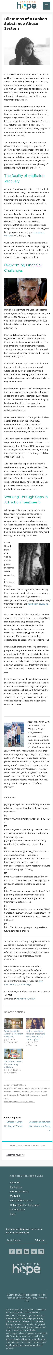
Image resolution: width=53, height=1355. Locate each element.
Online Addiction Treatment (24, 1205)
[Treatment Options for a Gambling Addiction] (13, 1054)
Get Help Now (17, 1209)
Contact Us (16, 1187)
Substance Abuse (13, 1154)
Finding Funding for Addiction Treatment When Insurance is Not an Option (35, 1035)
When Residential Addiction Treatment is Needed (13, 1034)
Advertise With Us (19, 1191)
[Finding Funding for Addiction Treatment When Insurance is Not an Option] (35, 1023)
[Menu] (46, 6)
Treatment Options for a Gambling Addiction (13, 1064)
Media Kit (15, 1196)
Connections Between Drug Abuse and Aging (39, 1125)
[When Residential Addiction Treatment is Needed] (13, 1023)
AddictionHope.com (26, 998)
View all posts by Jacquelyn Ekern (19, 1101)
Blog (12, 1214)
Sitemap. (20, 1297)
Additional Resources (21, 1200)
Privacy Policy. (31, 1297)
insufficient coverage (38, 603)
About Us (15, 1182)
